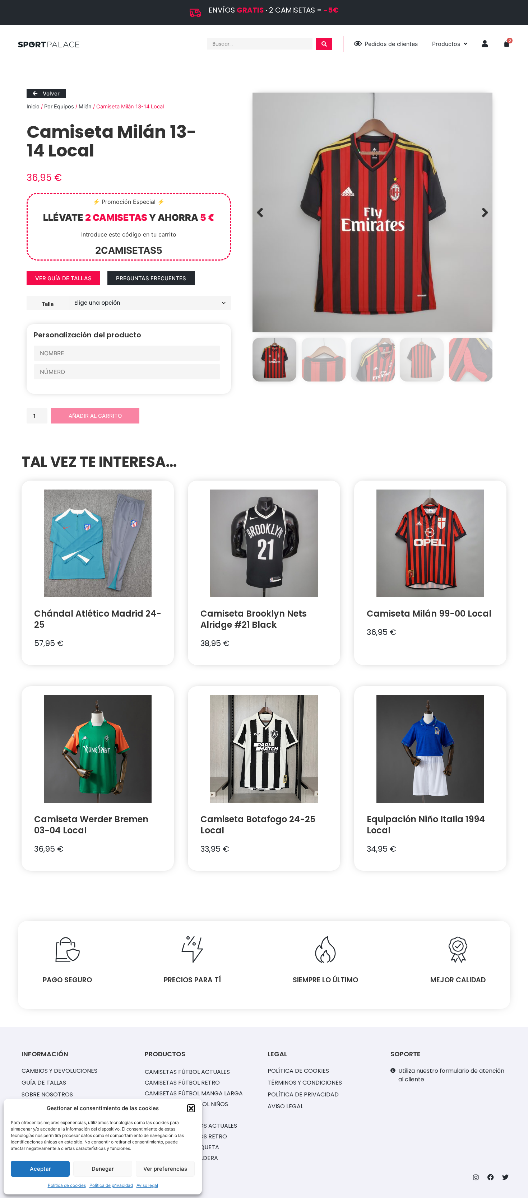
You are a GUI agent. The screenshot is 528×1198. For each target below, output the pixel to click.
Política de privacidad (111, 1185)
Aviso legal (147, 1185)
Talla (48, 303)
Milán (85, 106)
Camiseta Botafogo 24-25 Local (257, 824)
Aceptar (40, 1168)
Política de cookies (67, 1185)
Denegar (103, 1168)
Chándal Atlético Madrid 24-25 (97, 619)
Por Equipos (59, 106)
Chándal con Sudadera (181, 1158)
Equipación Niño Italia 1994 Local (426, 824)
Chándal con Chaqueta (182, 1147)
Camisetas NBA (167, 1115)
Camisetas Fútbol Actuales (187, 1072)
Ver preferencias (165, 1168)
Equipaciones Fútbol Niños (186, 1104)
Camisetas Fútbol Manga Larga (194, 1093)
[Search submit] (324, 44)
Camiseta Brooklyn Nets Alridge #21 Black (253, 619)
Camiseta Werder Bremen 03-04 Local (91, 824)
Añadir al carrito (95, 415)
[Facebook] (490, 1177)
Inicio (33, 106)
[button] (191, 1108)
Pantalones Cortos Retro (186, 1136)
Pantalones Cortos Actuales (191, 1126)
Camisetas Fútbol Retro (182, 1082)
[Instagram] (475, 1177)
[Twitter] (505, 1177)
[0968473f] (372, 212)
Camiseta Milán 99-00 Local (429, 613)
